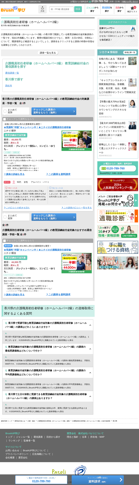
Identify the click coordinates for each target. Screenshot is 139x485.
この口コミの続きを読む (18, 208)
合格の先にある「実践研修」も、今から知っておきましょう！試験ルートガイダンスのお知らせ (113, 66)
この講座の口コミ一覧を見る (78, 208)
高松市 (8, 85)
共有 (42, 11)
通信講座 (38, 437)
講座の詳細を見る (15, 174)
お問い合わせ (12, 450)
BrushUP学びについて (34, 450)
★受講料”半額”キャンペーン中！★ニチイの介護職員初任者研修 (37, 127)
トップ (8, 437)
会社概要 (10, 457)
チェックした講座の (45, 111)
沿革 (84, 437)
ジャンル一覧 (23, 437)
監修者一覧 (29, 440)
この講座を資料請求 (59, 174)
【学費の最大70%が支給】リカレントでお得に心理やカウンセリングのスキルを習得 (113, 109)
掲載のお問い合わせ (130, 2)
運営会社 (23, 457)
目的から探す (53, 437)
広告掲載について (41, 454)
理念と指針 (72, 437)
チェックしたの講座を (98, 479)
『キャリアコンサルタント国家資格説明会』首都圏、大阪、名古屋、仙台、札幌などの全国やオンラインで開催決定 (117, 88)
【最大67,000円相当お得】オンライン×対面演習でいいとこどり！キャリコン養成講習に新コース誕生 (113, 130)
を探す (107, 9)
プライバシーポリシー (17, 454)
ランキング (14, 440)
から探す (92, 9)
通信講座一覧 (12, 73)
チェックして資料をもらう (20, 119)
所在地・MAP (97, 437)
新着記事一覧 (130, 52)
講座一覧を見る (48, 53)
